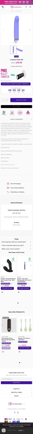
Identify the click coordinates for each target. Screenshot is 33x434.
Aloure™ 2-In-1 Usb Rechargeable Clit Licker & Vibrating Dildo (24, 280)
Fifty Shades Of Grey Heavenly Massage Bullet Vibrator (7, 340)
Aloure (2, 277)
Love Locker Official (16, 7)
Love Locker (4, 336)
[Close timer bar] (32, 0)
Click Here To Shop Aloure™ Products (16, 83)
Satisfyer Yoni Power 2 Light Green (23, 339)
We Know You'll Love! (16, 252)
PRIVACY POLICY (12, 430)
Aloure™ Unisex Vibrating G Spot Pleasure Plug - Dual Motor (8, 280)
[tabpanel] (8, 276)
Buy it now (16, 106)
